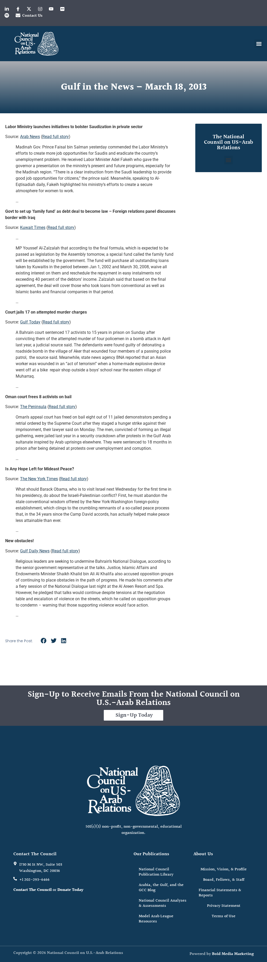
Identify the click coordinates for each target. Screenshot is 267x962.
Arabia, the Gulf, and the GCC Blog (161, 888)
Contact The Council (32, 890)
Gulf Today (30, 322)
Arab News (30, 136)
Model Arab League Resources (156, 919)
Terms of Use (223, 916)
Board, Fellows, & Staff (223, 880)
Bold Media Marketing (233, 954)
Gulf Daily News (35, 550)
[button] (258, 43)
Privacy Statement (223, 906)
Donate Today (70, 890)
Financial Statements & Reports (220, 893)
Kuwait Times (32, 227)
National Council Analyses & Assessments (162, 903)
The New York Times (39, 478)
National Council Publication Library (156, 872)
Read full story (55, 136)
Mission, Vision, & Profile (224, 869)
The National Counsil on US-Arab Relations (228, 142)
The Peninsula (33, 406)
